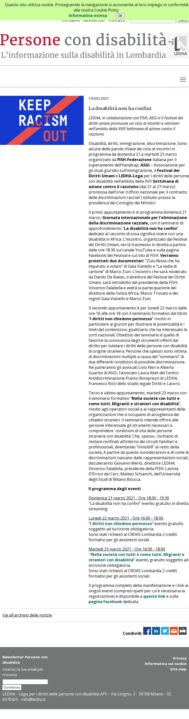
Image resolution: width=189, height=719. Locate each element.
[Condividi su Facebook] (147, 633)
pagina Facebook (105, 601)
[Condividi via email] (174, 633)
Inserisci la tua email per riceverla (22, 672)
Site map (178, 668)
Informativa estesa (88, 15)
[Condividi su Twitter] (165, 633)
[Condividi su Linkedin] (156, 633)
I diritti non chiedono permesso (121, 523)
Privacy (180, 658)
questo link (154, 596)
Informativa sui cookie (166, 663)
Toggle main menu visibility (183, 79)
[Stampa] (183, 633)
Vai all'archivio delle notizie (27, 615)
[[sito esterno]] (177, 57)
